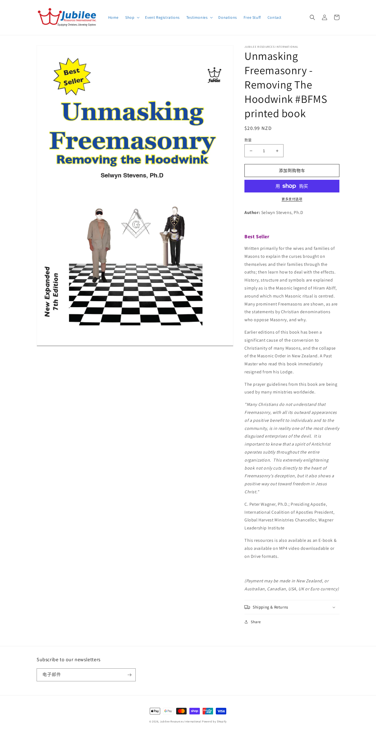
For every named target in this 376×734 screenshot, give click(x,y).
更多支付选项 (292, 199)
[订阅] (129, 674)
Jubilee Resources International (180, 721)
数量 (248, 140)
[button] (132, 17)
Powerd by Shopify (214, 721)
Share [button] (256, 621)
